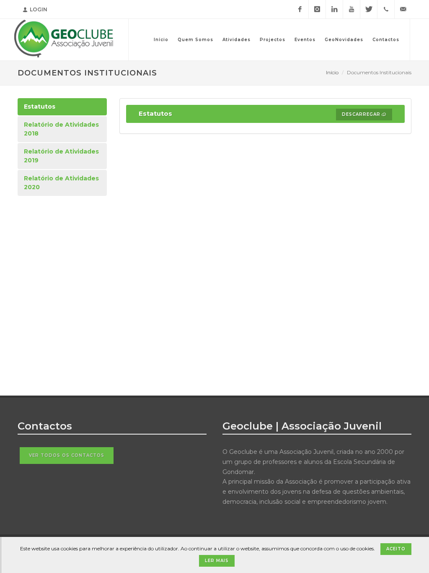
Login (38, 9)
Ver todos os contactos (66, 455)
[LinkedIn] (334, 9)
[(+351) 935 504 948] (385, 9)
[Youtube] (351, 9)
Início (332, 72)
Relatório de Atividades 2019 (61, 156)
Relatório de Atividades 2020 (61, 183)
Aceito (396, 549)
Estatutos (39, 106)
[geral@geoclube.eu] (403, 9)
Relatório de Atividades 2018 (61, 129)
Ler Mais (217, 560)
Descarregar (361, 114)
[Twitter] (368, 9)
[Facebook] (300, 9)
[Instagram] (317, 9)
